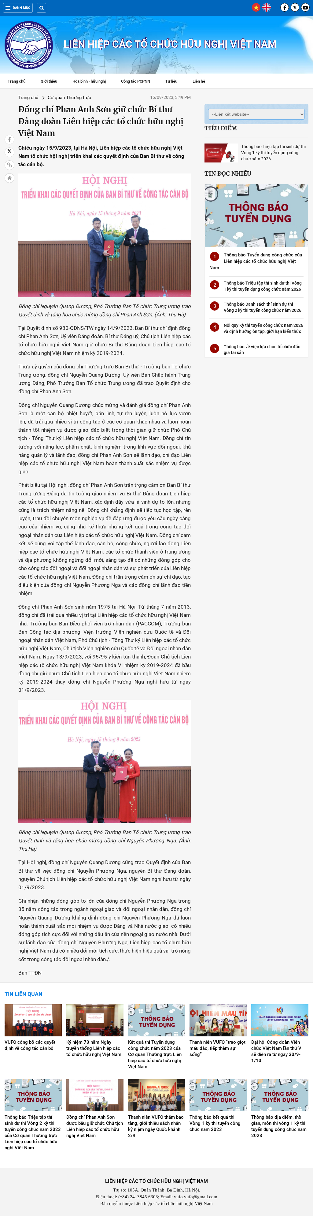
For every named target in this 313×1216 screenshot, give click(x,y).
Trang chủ (16, 81)
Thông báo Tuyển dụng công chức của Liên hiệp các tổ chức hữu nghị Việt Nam (255, 261)
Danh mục (21, 8)
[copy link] (9, 165)
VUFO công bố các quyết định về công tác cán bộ (30, 1045)
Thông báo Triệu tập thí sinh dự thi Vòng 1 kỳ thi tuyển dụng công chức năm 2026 (273, 152)
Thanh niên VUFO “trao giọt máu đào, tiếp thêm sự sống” (217, 1048)
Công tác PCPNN (135, 81)
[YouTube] (305, 7)
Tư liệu (174, 82)
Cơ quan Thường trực (69, 97)
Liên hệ (199, 81)
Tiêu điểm (220, 128)
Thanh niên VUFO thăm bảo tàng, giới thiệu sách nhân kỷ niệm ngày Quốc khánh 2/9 (156, 1126)
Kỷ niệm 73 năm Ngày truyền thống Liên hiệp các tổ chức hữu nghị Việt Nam (93, 1048)
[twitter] (295, 7)
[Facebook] (284, 7)
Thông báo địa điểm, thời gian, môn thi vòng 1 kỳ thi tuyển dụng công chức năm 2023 (279, 1126)
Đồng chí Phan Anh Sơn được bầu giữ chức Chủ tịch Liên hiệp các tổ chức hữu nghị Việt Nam (94, 1126)
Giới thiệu (49, 81)
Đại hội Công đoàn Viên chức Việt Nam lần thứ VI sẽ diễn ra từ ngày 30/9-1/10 (277, 1051)
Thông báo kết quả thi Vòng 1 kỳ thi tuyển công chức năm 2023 (215, 1123)
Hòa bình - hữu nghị (89, 81)
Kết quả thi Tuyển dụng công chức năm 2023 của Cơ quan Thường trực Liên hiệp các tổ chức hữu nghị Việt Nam (155, 1054)
